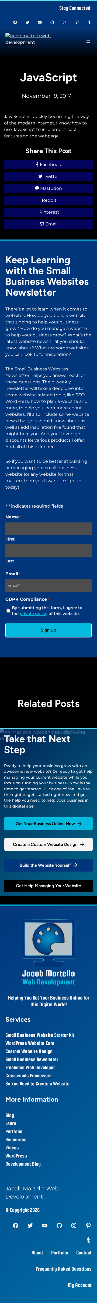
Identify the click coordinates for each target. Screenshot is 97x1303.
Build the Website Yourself (45, 865)
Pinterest (49, 212)
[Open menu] (88, 42)
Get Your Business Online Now (45, 823)
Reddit (49, 200)
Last (9, 560)
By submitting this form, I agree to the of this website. (47, 610)
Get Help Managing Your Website (48, 885)
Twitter (51, 176)
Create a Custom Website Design (45, 844)
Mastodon (51, 188)
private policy (33, 613)
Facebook (50, 164)
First (10, 539)
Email (51, 224)
